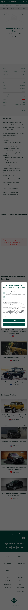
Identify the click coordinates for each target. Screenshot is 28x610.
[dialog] (14, 305)
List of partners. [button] (17, 308)
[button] (14, 300)
